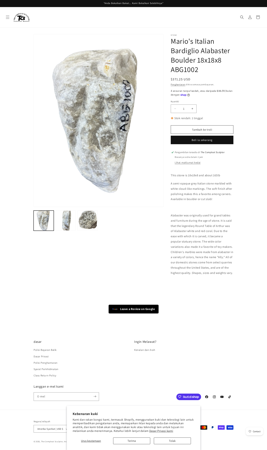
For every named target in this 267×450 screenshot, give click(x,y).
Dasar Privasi (41, 356)
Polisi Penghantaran (45, 362)
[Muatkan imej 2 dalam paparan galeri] (66, 221)
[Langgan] (95, 396)
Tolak (172, 441)
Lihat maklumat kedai (188, 162)
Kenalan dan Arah (144, 350)
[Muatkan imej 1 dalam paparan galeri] (44, 221)
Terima (132, 441)
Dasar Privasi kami (161, 431)
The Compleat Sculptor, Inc (54, 441)
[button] (8, 17)
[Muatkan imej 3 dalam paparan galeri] (88, 221)
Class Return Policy (45, 375)
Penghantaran (178, 84)
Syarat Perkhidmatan (46, 369)
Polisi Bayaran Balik (45, 350)
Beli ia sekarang (202, 140)
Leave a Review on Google (137, 309)
